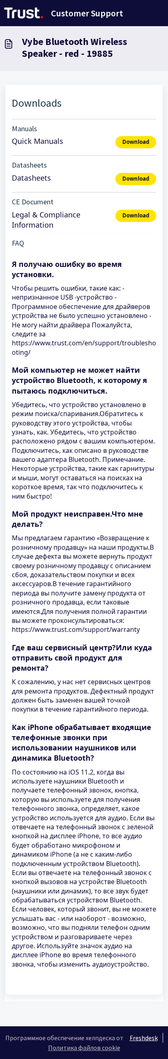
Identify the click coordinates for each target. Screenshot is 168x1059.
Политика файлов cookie (84, 1047)
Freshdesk (144, 1038)
